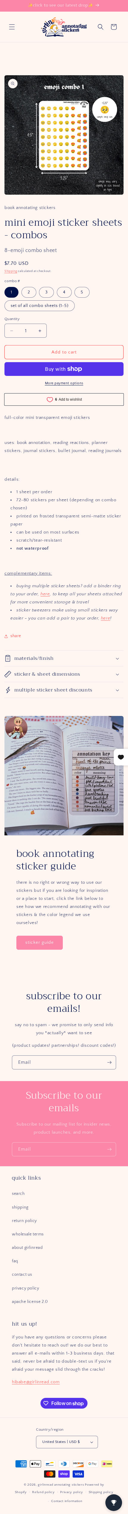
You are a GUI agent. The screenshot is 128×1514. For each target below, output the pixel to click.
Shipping (10, 271)
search (18, 1193)
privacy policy (25, 1288)
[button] (11, 26)
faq (15, 1261)
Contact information (66, 1501)
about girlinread (27, 1247)
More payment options (64, 383)
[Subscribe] (109, 1062)
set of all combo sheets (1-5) (39, 305)
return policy (24, 1220)
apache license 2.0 (30, 1301)
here (45, 594)
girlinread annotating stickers (61, 1485)
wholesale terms (28, 1234)
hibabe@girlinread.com (36, 1381)
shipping (20, 1207)
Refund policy (43, 1492)
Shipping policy (101, 1492)
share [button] (15, 636)
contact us (22, 1274)
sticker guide (39, 942)
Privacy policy (71, 1492)
